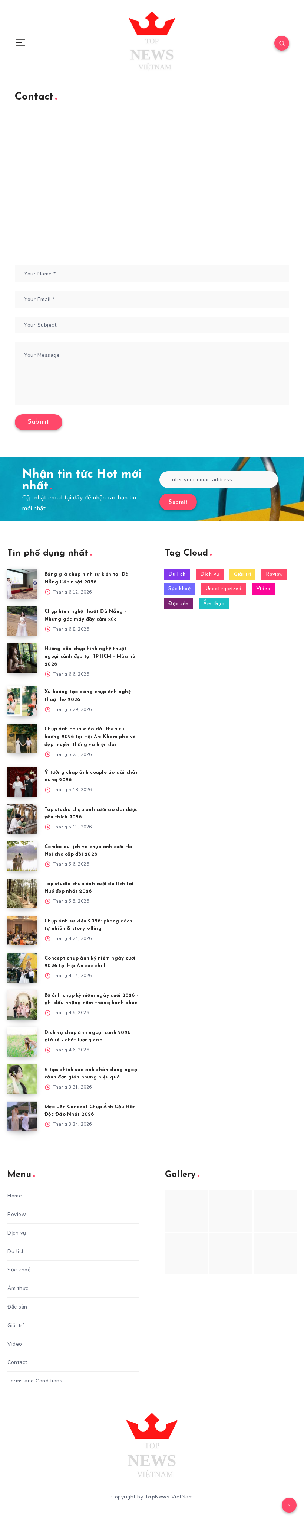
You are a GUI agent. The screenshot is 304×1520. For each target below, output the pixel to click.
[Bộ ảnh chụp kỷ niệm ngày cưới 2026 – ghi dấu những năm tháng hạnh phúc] (22, 1005)
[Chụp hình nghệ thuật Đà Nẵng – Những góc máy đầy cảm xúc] (22, 621)
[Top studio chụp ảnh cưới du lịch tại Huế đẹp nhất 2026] (22, 893)
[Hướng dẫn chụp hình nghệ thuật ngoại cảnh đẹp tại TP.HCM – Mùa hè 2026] (22, 658)
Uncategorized (223, 589)
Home (14, 1195)
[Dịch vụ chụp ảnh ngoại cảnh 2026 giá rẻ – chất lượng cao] (22, 1042)
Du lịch (177, 574)
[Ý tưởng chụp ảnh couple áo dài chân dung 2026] (22, 782)
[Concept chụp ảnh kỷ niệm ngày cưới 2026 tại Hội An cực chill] (22, 968)
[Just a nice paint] (230, 1253)
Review (274, 574)
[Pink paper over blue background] (186, 1211)
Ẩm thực (213, 604)
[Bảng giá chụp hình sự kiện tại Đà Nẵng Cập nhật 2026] (22, 584)
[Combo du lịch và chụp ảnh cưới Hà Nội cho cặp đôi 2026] (22, 856)
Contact (17, 1362)
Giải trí (242, 574)
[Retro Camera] (230, 1211)
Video (263, 589)
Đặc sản (178, 604)
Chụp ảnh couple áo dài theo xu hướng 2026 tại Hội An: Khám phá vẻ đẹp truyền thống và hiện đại (90, 737)
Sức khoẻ (179, 589)
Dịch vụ (209, 574)
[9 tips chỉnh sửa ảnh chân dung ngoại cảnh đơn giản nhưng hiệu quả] (22, 1079)
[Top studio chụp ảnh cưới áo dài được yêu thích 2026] (22, 819)
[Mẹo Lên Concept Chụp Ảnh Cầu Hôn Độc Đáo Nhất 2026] (22, 1116)
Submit (178, 502)
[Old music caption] (275, 1211)
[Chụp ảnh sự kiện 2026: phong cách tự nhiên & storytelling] (22, 930)
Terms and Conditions (34, 1380)
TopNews (157, 1496)
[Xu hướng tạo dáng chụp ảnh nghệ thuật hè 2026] (22, 701)
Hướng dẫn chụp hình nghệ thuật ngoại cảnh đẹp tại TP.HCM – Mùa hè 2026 (90, 656)
